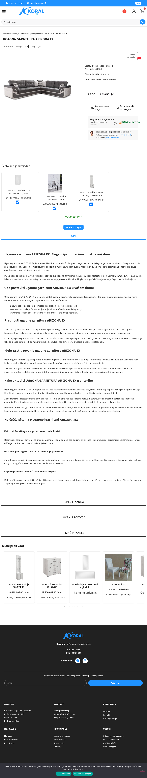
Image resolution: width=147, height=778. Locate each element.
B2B (138, 3)
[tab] (73, 236)
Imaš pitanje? (35, 46)
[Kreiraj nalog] (134, 11)
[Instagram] (85, 660)
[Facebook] (77, 660)
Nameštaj (13, 33)
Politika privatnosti (82, 774)
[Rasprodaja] (124, 11)
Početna (6, 33)
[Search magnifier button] (142, 22)
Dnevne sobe (23, 33)
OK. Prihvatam (63, 774)
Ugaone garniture (35, 33)
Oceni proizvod (21, 46)
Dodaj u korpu (73, 227)
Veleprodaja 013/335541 (64, 717)
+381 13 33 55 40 (125, 135)
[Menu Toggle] (4, 11)
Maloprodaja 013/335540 (64, 714)
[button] (115, 123)
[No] (142, 770)
